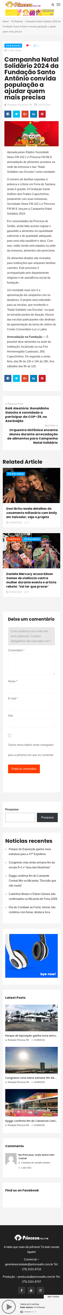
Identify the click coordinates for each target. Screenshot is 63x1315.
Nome (12, 681)
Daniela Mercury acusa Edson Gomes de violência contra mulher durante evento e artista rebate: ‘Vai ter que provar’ (31, 580)
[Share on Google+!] (25, 114)
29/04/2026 (15, 592)
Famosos (14, 539)
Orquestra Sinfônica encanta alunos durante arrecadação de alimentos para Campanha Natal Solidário (32, 436)
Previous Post (15, 403)
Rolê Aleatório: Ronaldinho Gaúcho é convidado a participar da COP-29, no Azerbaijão (27, 414)
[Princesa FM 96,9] (23, 4)
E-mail (13, 698)
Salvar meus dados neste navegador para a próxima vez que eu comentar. (31, 749)
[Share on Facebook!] (7, 114)
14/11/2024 (44, 104)
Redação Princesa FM (19, 104)
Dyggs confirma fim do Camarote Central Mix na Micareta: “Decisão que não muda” (32, 880)
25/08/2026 (15, 522)
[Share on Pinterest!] (42, 114)
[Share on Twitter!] (16, 114)
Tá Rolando (17, 21)
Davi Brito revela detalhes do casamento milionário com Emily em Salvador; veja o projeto (31, 513)
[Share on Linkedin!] (33, 114)
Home (6, 21)
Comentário (16, 650)
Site (10, 715)
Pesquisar (12, 809)
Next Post (50, 425)
